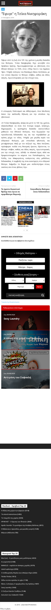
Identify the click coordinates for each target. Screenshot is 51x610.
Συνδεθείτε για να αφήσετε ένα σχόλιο (17, 241)
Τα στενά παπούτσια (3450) (11, 514)
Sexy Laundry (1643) (8, 587)
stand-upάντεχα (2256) (9, 569)
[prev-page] (24, 230)
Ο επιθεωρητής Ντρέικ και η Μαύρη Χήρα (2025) (19, 573)
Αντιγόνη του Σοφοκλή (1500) (12, 595)
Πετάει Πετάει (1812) (8, 576)
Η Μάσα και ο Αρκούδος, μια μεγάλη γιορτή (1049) (20, 529)
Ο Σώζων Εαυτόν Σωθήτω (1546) (13, 591)
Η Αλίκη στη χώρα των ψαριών (22, 338)
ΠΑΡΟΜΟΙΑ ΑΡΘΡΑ (25, 202)
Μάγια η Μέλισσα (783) (9, 533)
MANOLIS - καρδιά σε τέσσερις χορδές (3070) (18, 565)
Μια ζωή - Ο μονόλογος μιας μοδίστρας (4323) (18, 558)
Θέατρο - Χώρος (25, 267)
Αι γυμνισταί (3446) (8, 562)
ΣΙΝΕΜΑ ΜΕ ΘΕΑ (23, 226)
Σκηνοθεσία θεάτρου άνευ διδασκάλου (40, 190)
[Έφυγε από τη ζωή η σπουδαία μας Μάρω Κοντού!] (42, 210)
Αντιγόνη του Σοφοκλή (17, 377)
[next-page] (27, 230)
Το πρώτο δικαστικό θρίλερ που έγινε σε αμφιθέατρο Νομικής (11, 191)
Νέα (3, 9)
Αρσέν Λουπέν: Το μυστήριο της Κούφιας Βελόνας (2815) (22, 525)
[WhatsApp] (20, 178)
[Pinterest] (15, 178)
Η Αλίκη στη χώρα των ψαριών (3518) (15, 510)
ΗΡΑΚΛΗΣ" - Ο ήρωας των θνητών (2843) (16, 521)
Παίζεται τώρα (25, 260)
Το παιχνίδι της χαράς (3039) (12, 518)
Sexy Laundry (11, 318)
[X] (9, 178)
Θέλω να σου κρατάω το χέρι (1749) (14, 580)
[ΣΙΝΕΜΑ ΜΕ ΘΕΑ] (25, 215)
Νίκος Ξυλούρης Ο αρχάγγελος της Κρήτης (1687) (20, 584)
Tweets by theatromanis (10, 302)
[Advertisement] (25, 415)
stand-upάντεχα (13, 357)
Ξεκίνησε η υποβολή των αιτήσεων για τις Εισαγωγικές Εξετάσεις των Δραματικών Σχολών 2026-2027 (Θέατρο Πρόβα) (8, 221)
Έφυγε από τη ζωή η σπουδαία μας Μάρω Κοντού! (41, 217)
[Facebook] (3, 178)
